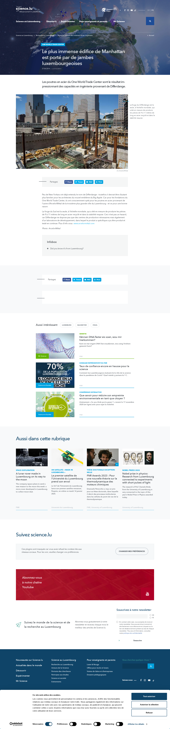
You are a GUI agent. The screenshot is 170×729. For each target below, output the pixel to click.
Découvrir (51, 21)
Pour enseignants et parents (93, 21)
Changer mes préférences (132, 551)
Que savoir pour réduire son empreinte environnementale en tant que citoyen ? (102, 397)
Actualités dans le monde (29, 665)
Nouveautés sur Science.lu (29, 660)
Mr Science (119, 21)
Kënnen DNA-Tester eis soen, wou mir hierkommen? (100, 339)
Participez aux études (60, 675)
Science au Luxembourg (28, 21)
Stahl (95, 325)
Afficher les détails (136, 724)
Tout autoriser (149, 696)
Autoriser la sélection (149, 705)
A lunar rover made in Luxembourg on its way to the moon (31, 476)
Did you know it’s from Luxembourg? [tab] (67, 248)
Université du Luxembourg (62, 507)
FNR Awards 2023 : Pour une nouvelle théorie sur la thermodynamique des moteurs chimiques (102, 480)
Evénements (56, 682)
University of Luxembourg (101, 507)
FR (152, 10)
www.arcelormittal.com (84, 223)
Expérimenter (68, 21)
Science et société (58, 678)
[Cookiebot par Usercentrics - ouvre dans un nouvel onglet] (16, 724)
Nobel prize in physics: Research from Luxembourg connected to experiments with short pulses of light (138, 478)
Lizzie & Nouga (93, 664)
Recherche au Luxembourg (45, 35)
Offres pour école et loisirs (97, 668)
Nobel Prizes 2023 (131, 470)
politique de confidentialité (132, 633)
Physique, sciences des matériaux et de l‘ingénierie (75, 35)
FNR (81, 356)
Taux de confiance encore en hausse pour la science (104, 368)
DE (148, 10)
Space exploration (25, 470)
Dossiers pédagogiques (96, 675)
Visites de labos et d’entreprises (100, 671)
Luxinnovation (56, 69)
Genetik (82, 334)
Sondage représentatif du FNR (93, 363)
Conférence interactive (90, 392)
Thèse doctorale (101, 471)
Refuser (149, 713)
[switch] (73, 724)
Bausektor (82, 325)
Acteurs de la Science (60, 668)
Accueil (151, 35)
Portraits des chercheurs (61, 671)
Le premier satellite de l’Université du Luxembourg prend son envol (67, 478)
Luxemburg (66, 325)
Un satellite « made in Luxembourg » (62, 471)
